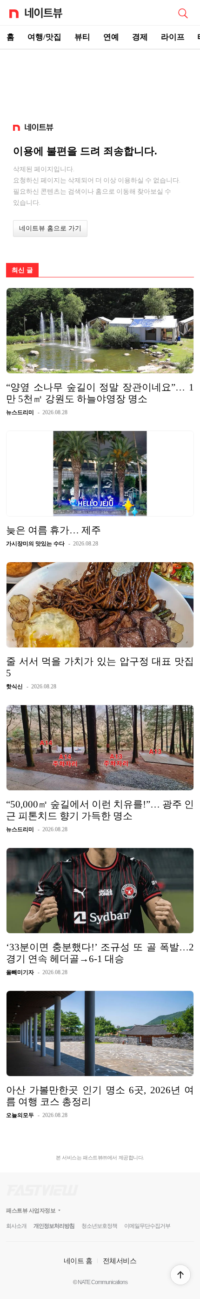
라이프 (173, 37)
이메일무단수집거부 (147, 1226)
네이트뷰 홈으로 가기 (50, 228)
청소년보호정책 (99, 1226)
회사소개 (16, 1226)
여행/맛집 (44, 37)
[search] (183, 12)
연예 (111, 37)
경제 (140, 37)
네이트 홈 (78, 1261)
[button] (180, 1275)
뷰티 (82, 37)
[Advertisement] (100, 82)
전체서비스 (120, 1261)
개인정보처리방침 (53, 1226)
